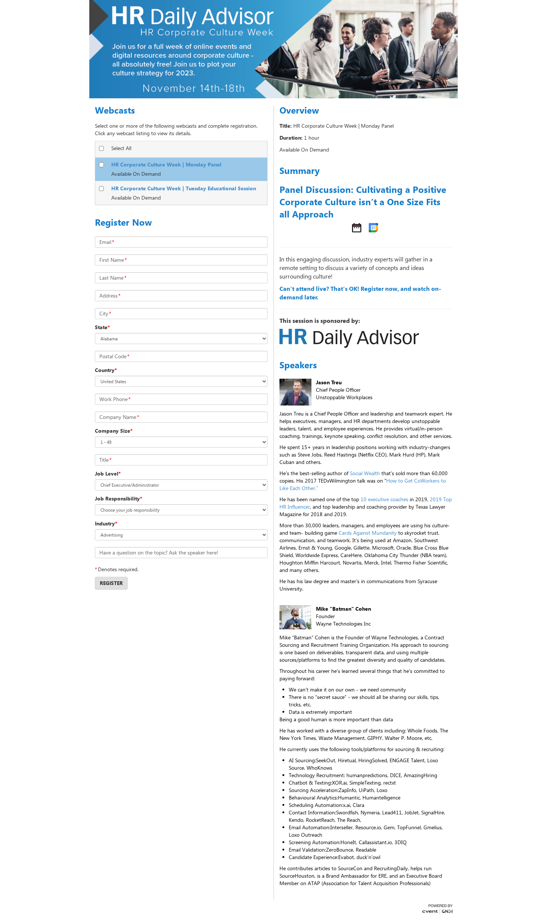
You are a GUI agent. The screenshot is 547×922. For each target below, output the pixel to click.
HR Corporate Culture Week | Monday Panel (166, 164)
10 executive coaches (384, 499)
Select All (121, 148)
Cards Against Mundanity (368, 532)
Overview (299, 110)
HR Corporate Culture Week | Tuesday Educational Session (183, 188)
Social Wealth (365, 473)
